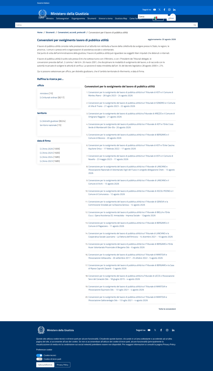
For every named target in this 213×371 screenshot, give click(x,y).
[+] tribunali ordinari (48, 97)
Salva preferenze (45, 364)
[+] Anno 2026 (46, 148)
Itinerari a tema (106, 18)
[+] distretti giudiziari (49, 121)
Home (41, 17)
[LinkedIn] (173, 8)
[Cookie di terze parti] (39, 359)
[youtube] (153, 8)
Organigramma (78, 18)
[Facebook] (163, 8)
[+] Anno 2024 (46, 157)
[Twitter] (158, 8)
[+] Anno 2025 (46, 152)
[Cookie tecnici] (39, 355)
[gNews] (171, 18)
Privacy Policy (62, 364)
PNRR (160, 18)
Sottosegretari (62, 18)
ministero (44, 93)
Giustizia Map (121, 18)
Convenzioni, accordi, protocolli (71, 32)
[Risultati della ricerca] (195, 24)
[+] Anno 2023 (46, 161)
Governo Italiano (43, 3)
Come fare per (136, 18)
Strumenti (91, 18)
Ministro (50, 18)
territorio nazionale (48, 125)
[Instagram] (168, 8)
